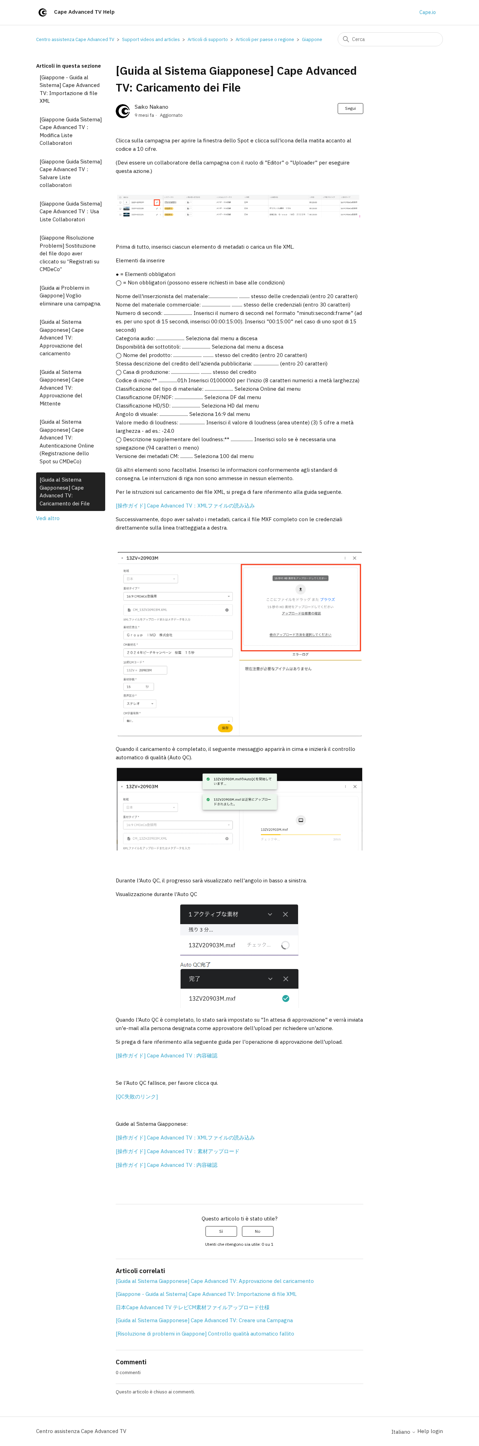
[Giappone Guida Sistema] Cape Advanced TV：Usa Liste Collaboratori (71, 211)
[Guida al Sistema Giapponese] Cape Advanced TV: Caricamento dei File (65, 491)
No (257, 1231)
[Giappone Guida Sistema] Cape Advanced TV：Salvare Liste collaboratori (71, 173)
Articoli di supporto (208, 39)
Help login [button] (430, 1431)
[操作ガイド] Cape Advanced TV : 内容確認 (166, 1055)
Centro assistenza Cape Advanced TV (75, 39)
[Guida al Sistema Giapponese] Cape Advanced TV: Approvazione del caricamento (62, 337)
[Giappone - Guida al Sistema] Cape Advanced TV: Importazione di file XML (70, 89)
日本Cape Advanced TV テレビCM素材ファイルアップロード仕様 (193, 1307)
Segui (350, 108)
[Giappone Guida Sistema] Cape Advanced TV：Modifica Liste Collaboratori (71, 131)
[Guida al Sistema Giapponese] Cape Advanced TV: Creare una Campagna (204, 1320)
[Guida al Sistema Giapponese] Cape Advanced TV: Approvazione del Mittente (62, 388)
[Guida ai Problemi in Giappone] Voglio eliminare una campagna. (70, 295)
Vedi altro (48, 518)
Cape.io (427, 12)
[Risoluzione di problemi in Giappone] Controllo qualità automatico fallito (205, 1333)
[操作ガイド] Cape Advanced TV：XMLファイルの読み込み (185, 505)
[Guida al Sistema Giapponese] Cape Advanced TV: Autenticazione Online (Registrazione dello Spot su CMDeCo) (67, 441)
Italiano (401, 1432)
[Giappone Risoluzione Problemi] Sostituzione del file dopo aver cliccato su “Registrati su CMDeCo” (69, 253)
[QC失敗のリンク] (137, 1096)
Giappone (312, 39)
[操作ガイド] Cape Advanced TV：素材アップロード (178, 1151)
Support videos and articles (151, 39)
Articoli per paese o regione (265, 39)
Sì (221, 1231)
